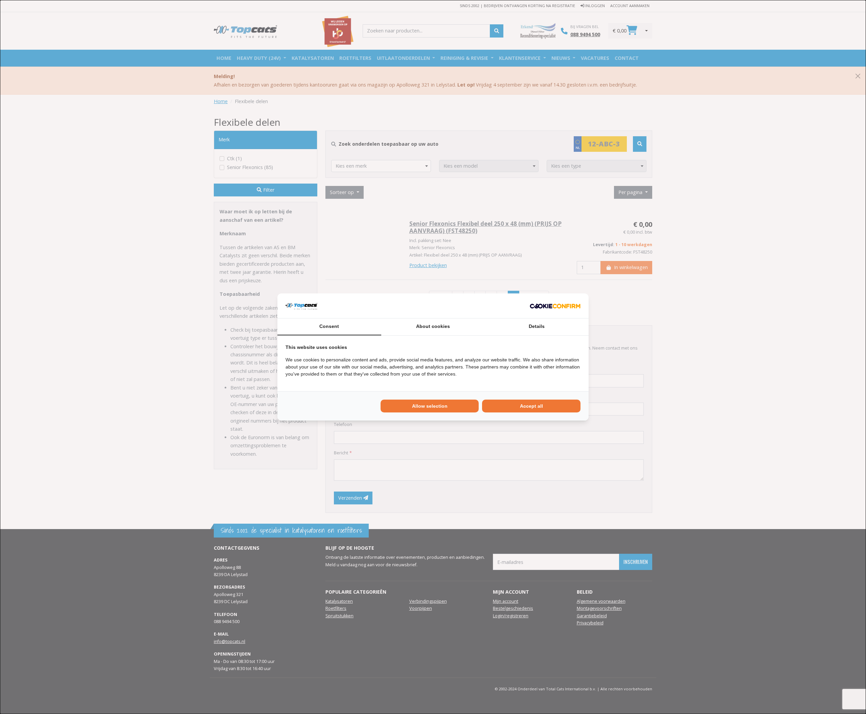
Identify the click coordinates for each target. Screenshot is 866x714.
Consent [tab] (329, 326)
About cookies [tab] (433, 326)
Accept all (531, 406)
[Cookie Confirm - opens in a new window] (555, 306)
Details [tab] (537, 326)
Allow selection (430, 406)
